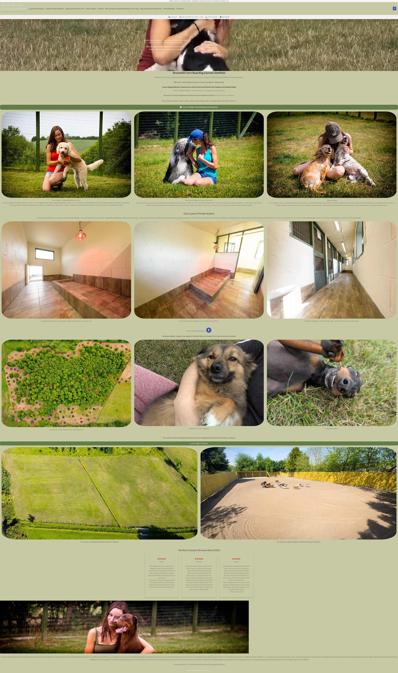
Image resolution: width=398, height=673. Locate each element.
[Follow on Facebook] (394, 8)
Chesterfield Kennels (327, 657)
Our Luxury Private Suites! (199, 213)
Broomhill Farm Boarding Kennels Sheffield (199, 72)
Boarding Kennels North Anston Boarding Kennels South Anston (164, 660)
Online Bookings (169, 9)
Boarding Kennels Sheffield (69, 657)
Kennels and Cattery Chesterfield (347, 657)
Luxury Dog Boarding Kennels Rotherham (305, 657)
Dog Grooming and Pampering (150, 9)
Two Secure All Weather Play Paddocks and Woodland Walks (215, 87)
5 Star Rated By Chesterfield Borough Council (66, 200)
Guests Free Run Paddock (55, 9)
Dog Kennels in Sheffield (242, 657)
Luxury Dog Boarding (169, 87)
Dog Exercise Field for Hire (74, 9)
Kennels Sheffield (7, 657)
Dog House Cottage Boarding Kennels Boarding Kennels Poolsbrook (253, 660)
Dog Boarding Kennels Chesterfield (160, 657)
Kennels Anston (117, 660)
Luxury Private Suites (36, 9)
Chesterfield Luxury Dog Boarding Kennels (113, 657)
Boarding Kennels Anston (132, 660)
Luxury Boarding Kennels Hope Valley (276, 657)
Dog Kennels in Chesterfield (223, 657)
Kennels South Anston (195, 660)
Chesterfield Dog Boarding (138, 657)
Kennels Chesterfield (20, 657)
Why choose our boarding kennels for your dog (121, 9)
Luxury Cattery (91, 9)
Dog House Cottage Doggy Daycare (216, 660)
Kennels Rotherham (48, 657)
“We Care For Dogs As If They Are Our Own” (199, 200)
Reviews (101, 9)
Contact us (180, 9)
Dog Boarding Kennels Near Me (184, 657)
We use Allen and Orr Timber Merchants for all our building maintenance (199, 664)
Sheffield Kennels (35, 657)
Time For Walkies (331, 200)
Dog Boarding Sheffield (204, 657)
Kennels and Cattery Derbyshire (371, 657)
